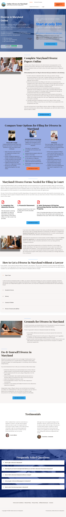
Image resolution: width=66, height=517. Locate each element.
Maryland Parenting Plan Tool (30, 233)
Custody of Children (9, 302)
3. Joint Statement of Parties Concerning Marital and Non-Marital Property (50, 207)
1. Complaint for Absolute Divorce (7, 206)
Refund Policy (28, 502)
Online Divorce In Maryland (17, 4)
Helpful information (34, 6)
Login (43, 6)
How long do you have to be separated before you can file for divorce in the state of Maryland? (29, 468)
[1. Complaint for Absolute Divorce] (3, 202)
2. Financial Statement (25, 205)
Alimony (7, 296)
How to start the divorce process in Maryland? (16, 487)
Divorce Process (38, 2)
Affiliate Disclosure (43, 502)
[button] (59, 4)
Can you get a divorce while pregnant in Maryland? (18, 481)
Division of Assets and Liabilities (12, 308)
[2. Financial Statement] (19, 202)
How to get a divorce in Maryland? (13, 462)
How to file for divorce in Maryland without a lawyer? (18, 475)
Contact (51, 502)
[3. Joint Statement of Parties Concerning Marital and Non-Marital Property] (38, 202)
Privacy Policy (35, 502)
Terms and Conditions (18, 502)
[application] (39, 6)
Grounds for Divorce (9, 290)
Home (31, 2)
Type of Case (8, 275)
